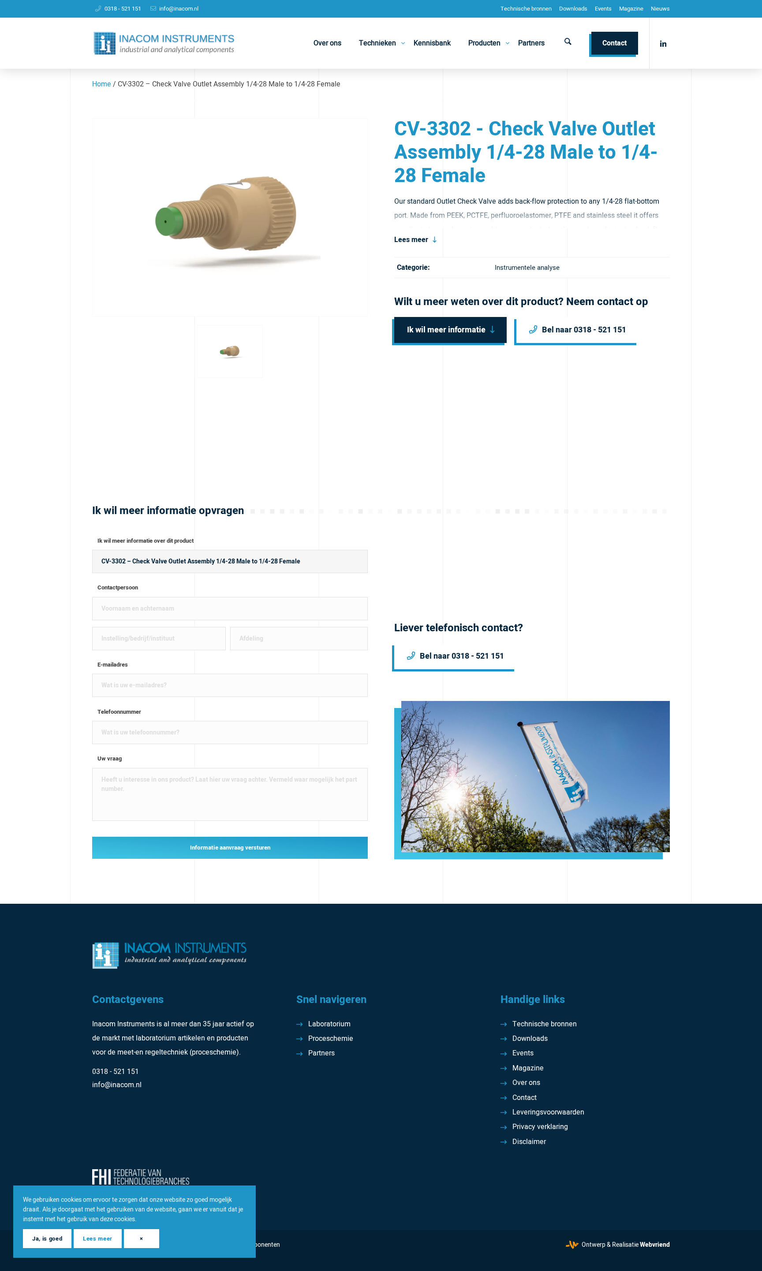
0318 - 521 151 (123, 8)
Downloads (573, 8)
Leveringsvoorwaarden (548, 1112)
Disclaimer (529, 1142)
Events (603, 8)
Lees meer (411, 240)
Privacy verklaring (540, 1127)
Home (101, 84)
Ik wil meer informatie (446, 330)
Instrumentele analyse (527, 267)
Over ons (526, 1082)
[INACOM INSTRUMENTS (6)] (165, 43)
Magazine (631, 8)
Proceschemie (330, 1038)
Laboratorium (329, 1024)
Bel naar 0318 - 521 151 (584, 330)
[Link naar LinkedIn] (663, 42)
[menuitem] (526, 9)
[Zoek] (568, 43)
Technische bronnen (526, 8)
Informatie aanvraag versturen (230, 847)
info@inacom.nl (178, 8)
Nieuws (660, 8)
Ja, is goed (47, 1238)
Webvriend (655, 1244)
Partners (321, 1053)
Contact (524, 1097)
